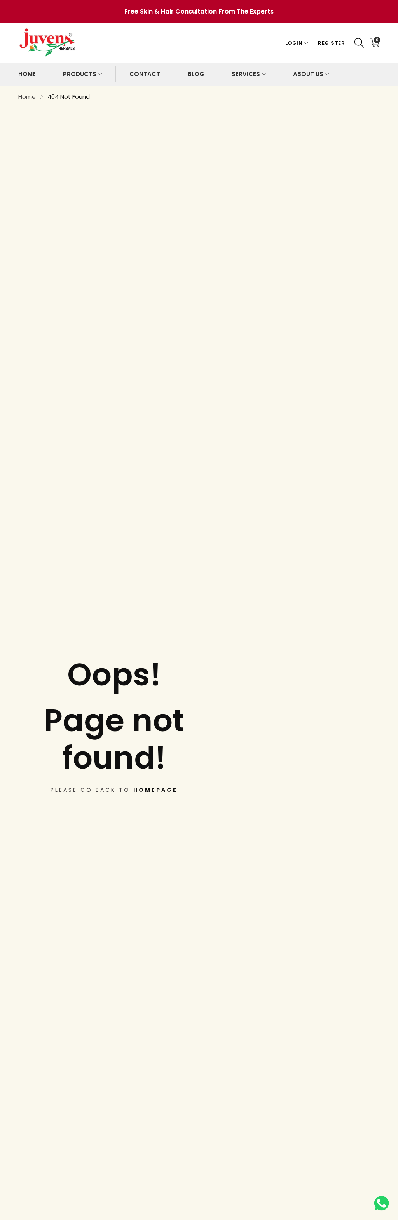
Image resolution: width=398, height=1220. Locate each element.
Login (294, 43)
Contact (144, 74)
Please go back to (114, 790)
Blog (196, 74)
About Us (308, 74)
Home (27, 74)
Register (331, 43)
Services (246, 74)
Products (79, 74)
